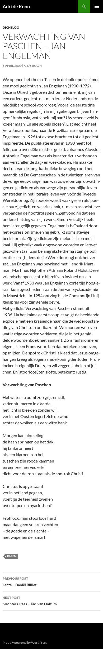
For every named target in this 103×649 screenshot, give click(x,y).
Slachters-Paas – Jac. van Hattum (30, 600)
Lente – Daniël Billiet (19, 581)
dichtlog (11, 27)
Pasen (11, 556)
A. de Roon (33, 66)
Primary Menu (96, 6)
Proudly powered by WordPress (25, 642)
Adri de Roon (16, 6)
